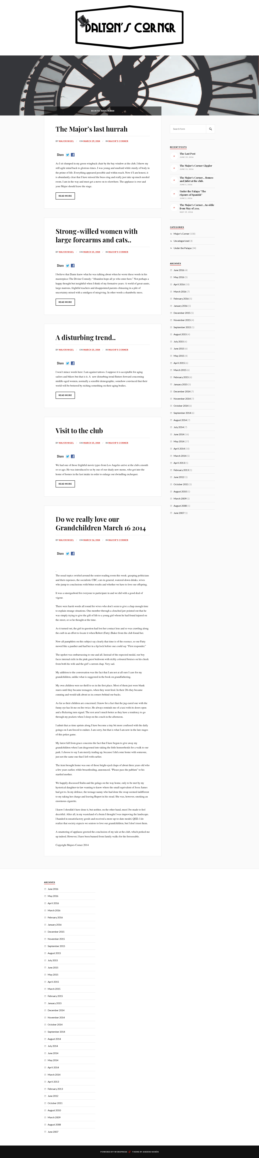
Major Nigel (66, 141)
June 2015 (179, 348)
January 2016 (181, 305)
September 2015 (182, 327)
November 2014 (182, 398)
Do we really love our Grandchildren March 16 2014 (101, 523)
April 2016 (179, 284)
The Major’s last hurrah (92, 128)
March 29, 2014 (91, 141)
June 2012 (179, 477)
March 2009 (180, 498)
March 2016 (180, 291)
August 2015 (180, 334)
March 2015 (180, 370)
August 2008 (180, 505)
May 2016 (179, 277)
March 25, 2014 (91, 252)
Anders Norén (151, 1152)
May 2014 (179, 441)
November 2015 (182, 320)
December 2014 (182, 391)
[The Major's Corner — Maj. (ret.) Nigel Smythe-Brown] (129, 27)
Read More (65, 196)
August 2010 (180, 491)
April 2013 (179, 462)
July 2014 (179, 427)
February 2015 (181, 377)
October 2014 (181, 405)
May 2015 (179, 355)
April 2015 (179, 362)
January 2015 (181, 384)
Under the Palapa (182, 248)
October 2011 (181, 484)
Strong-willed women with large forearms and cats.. (97, 235)
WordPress (120, 1152)
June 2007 (179, 512)
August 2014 (180, 420)
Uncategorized (181, 240)
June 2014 (179, 434)
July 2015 (179, 341)
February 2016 (181, 298)
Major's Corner (118, 141)
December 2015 (182, 312)
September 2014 (182, 412)
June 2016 (179, 270)
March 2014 (180, 455)
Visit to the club (79, 430)
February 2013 (181, 470)
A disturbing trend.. (86, 337)
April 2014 (179, 448)
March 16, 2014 (91, 540)
